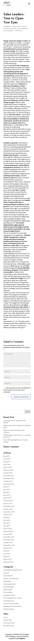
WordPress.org (8, 626)
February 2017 (8, 501)
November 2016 (8, 506)
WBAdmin (8, 26)
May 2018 (6, 462)
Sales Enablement (22, 28)
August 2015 (7, 548)
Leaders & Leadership (10, 28)
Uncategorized (8, 601)
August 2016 (7, 515)
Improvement (8, 576)
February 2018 (8, 470)
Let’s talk (15, 321)
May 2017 (6, 492)
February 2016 (8, 531)
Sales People (7, 590)
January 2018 (7, 473)
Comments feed (8, 623)
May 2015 (6, 556)
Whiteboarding (8, 609)
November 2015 (8, 540)
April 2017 (6, 495)
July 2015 (6, 551)
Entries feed (7, 620)
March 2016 (7, 529)
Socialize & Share (9, 595)
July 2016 (6, 517)
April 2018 (6, 465)
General (24, 26)
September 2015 (9, 545)
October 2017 (8, 481)
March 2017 (7, 498)
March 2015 (7, 559)
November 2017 (8, 478)
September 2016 (9, 512)
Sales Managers (8, 30)
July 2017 (6, 487)
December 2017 (8, 476)
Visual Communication (11, 604)
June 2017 (6, 490)
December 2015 (8, 537)
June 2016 (6, 520)
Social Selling (7, 592)
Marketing (7, 581)
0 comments (18, 30)
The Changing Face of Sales (12, 598)
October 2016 (8, 509)
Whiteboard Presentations (12, 606)
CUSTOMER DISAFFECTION (12, 570)
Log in (5, 617)
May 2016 (6, 523)
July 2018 (6, 456)
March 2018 (7, 467)
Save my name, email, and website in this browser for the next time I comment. (17, 390)
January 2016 (7, 534)
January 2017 (7, 504)
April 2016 (6, 526)
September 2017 (9, 484)
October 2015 (8, 543)
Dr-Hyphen (21, 638)
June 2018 (6, 459)
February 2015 (8, 562)
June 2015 (6, 554)
